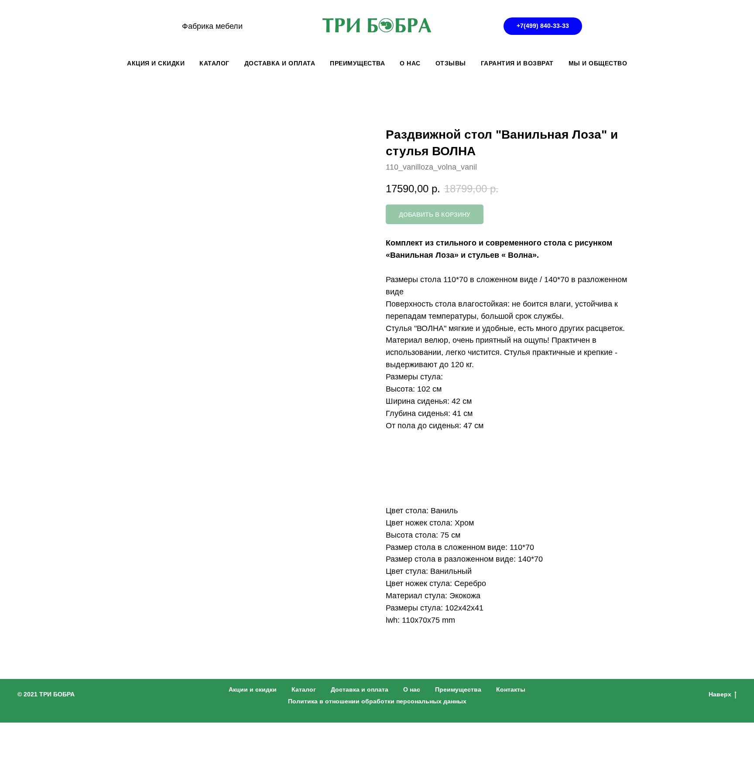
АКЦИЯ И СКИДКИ (156, 63)
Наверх (720, 694)
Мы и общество (598, 63)
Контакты (510, 689)
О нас (411, 689)
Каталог (303, 689)
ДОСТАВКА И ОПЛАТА (279, 63)
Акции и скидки (253, 689)
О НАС (410, 63)
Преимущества (458, 689)
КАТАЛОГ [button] (214, 63)
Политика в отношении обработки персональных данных (377, 701)
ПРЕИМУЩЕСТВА (357, 63)
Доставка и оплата (359, 689)
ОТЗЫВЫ (450, 63)
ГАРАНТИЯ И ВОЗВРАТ (517, 63)
